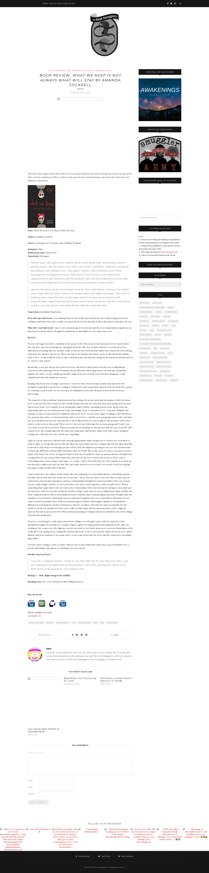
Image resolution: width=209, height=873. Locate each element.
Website (31, 794)
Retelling (164, 348)
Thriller (158, 376)
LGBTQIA (143, 330)
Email (30, 787)
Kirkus (165, 325)
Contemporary (62, 623)
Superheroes (145, 376)
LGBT (173, 325)
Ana (116, 635)
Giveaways (144, 321)
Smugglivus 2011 (146, 362)
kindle (49, 612)
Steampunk (165, 371)
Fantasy (166, 316)
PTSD (96, 623)
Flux (74, 623)
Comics (171, 307)
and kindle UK (34, 616)
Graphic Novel (158, 321)
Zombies (173, 380)
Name (30, 780)
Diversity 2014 (171, 312)
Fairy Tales (155, 316)
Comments (45, 635)
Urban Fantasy (146, 380)
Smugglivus (145, 357)
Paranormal (145, 348)
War (102, 623)
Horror (155, 325)
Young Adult (112, 623)
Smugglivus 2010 (160, 357)
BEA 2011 (50, 623)
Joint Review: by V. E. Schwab (116, 679)
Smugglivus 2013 (147, 366)
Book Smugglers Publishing (152, 307)
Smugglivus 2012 (164, 362)
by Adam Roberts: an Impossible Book (43, 730)
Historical (144, 325)
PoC (155, 348)
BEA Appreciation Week (80, 71)
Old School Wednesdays (150, 339)
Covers (159, 312)
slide (170, 353)
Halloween (173, 321)
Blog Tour (157, 303)
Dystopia (143, 316)
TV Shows (169, 376)
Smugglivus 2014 (164, 366)
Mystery (167, 335)
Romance (144, 353)
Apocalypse (144, 303)
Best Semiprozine (170, 252)
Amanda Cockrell (36, 623)
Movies (158, 335)
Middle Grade (146, 335)
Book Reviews (103, 71)
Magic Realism (85, 623)
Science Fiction (157, 353)
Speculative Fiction (148, 371)
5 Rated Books (57, 71)
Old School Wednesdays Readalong (155, 344)
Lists (152, 330)
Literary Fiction (164, 330)
